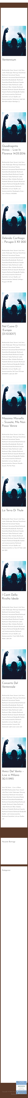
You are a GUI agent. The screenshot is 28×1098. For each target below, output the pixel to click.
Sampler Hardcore (7, 1014)
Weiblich (4, 1079)
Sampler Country (6, 1011)
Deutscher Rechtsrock (8, 906)
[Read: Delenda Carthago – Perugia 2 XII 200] (14, 219)
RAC (3, 982)
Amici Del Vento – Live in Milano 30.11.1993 (13, 775)
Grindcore (4, 915)
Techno (4, 1041)
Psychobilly (5, 976)
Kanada (4, 947)
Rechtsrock (5, 991)
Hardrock (4, 924)
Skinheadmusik (6, 1035)
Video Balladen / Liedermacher (10, 1049)
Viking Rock (5, 1076)
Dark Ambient (6, 898)
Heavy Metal (5, 927)
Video (19, 63)
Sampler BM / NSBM (8, 1009)
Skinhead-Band (6, 1032)
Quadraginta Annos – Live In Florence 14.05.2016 (13, 150)
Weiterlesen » (6, 106)
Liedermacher (6, 950)
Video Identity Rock (7, 1058)
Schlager (4, 1029)
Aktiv (3, 874)
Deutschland (5, 909)
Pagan (4, 971)
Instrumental (5, 944)
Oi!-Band (4, 968)
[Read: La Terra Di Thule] (14, 491)
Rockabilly (4, 1000)
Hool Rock (5, 933)
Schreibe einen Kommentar (9, 63)
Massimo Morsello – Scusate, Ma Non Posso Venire (13, 422)
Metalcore (5, 953)
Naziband (4, 956)
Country (4, 892)
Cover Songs (5, 895)
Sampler (4, 1003)
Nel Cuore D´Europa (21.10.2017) (9, 330)
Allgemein (4, 877)
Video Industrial (6, 1061)
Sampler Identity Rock (8, 1017)
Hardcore (4, 921)
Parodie (4, 974)
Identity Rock (5, 939)
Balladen (4, 883)
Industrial (4, 941)
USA (3, 1044)
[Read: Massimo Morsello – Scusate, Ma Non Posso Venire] (14, 399)
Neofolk (4, 959)
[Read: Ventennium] (14, 41)
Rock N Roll (5, 997)
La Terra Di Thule (12, 510)
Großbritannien (6, 918)
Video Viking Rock (7, 1070)
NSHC (4, 965)
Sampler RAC (5, 1023)
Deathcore (5, 904)
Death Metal (5, 901)
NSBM (4, 962)
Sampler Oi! (5, 1020)
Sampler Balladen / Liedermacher (11, 1006)
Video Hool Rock (6, 1055)
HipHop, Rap (5, 930)
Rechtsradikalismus (7, 988)
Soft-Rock (4, 1038)
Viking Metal (5, 1073)
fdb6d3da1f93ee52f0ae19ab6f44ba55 (12, 846)
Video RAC (19, 65)
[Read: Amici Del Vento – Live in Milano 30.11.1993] (14, 752)
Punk (3, 979)
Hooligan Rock (6, 936)
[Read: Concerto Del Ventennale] (14, 664)
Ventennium (9, 59)
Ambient (4, 880)
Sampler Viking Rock (7, 1026)
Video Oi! (12, 65)
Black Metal (5, 886)
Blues (3, 889)
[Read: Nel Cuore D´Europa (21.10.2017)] (14, 307)
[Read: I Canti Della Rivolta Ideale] (14, 576)
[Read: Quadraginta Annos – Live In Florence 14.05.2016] (14, 127)
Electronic (4, 912)
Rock (3, 994)
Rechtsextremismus (7, 985)
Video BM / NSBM (7, 1052)
